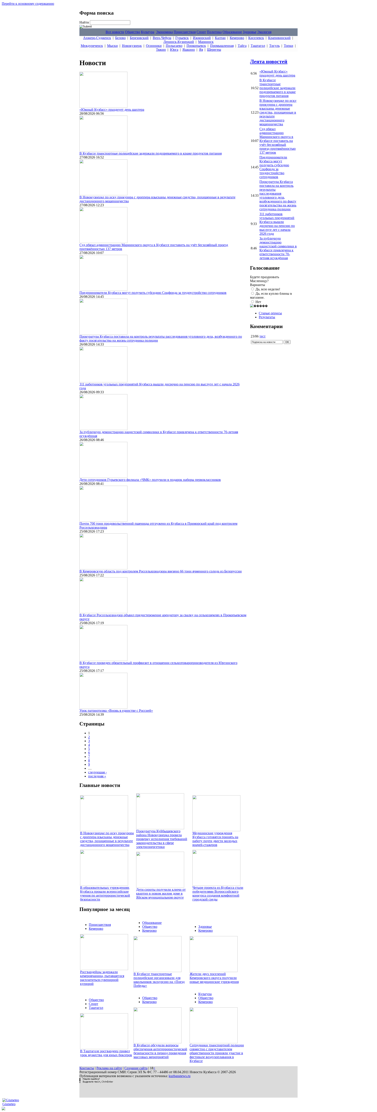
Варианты (257, 285)
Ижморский (202, 38)
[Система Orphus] (96, 1082)
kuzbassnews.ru (179, 1076)
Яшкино (188, 49)
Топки (288, 46)
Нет (258, 302)
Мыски (112, 46)
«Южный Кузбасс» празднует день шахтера (111, 109)
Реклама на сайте (109, 1068)
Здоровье (249, 32)
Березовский (139, 38)
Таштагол (258, 46)
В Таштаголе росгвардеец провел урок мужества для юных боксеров (106, 1053)
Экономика (164, 32)
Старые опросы (270, 313)
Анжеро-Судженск (97, 38)
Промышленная (222, 46)
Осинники (154, 46)
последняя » (97, 776)
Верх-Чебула (162, 38)
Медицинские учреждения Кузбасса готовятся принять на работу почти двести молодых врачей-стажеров (215, 839)
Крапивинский (279, 38)
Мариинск (206, 42)
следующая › (97, 772)
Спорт (201, 32)
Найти (84, 22)
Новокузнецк (132, 46)
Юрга (174, 49)
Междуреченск (92, 46)
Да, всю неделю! (267, 289)
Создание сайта (135, 1068)
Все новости (115, 32)
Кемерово (237, 38)
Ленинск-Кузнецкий (178, 42)
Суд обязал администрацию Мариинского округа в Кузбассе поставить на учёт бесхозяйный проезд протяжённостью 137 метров (277, 140)
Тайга (242, 46)
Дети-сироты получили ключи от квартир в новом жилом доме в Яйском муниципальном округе (161, 893)
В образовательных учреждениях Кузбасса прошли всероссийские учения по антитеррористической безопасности (105, 893)
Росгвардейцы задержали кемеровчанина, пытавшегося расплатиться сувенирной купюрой (102, 978)
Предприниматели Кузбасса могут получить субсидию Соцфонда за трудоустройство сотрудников (152, 293)
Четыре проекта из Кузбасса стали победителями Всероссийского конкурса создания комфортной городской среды (217, 893)
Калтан (220, 38)
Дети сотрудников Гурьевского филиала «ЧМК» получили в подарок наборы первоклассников (150, 480)
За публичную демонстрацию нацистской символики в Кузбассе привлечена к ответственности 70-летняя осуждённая (278, 248)
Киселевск (256, 38)
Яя (201, 49)
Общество (132, 32)
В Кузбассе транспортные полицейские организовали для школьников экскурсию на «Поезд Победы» (159, 980)
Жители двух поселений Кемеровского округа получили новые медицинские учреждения (214, 978)
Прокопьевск (196, 46)
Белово (120, 38)
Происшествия (185, 32)
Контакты (86, 1068)
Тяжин (161, 49)
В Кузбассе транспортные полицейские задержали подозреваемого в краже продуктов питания (150, 153)
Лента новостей (268, 61)
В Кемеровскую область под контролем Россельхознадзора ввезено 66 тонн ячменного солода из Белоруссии (160, 571)
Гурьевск (182, 38)
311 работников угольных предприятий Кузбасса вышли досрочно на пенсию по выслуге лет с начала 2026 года (277, 223)
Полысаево (174, 46)
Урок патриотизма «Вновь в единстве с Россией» (116, 710)
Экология (264, 32)
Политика (214, 32)
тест (262, 336)
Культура (147, 32)
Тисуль (274, 46)
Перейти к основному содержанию (28, 3)
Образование (232, 32)
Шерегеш (214, 49)
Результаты (267, 317)
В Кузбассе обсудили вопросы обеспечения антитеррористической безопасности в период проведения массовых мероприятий (160, 1051)
